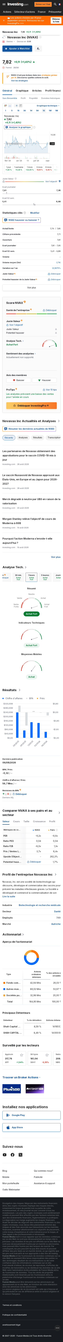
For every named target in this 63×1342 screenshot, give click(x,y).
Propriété (33, 98)
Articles (37, 90)
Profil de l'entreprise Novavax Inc (27, 874)
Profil (23, 98)
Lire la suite (8, 896)
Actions (7, 12)
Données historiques (50, 98)
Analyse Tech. (13, 567)
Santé (57, 911)
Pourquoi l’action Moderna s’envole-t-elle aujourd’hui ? (27, 540)
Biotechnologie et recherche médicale (40, 905)
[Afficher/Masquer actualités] (20, 105)
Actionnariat (11, 934)
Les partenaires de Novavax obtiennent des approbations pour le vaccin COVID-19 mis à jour (29, 455)
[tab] (18, 577)
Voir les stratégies (19, 80)
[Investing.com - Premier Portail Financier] (18, 4)
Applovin (9, 1054)
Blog (4, 1170)
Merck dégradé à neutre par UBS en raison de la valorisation (31, 501)
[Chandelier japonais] (5, 105)
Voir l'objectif (51, 181)
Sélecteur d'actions (24, 12)
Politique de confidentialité (14, 1315)
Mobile (5, 1177)
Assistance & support (44, 1183)
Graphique (22, 90)
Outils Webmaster (11, 1189)
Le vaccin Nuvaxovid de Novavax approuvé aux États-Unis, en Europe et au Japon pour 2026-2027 (30, 479)
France (42, 12)
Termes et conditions (12, 1305)
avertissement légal (11, 1325)
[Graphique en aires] (9, 105)
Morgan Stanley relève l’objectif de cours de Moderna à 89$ (29, 521)
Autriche (56, 924)
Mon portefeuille (10, 1183)
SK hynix (34, 1054)
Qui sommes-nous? (43, 1170)
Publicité (38, 1177)
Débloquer (35, 861)
